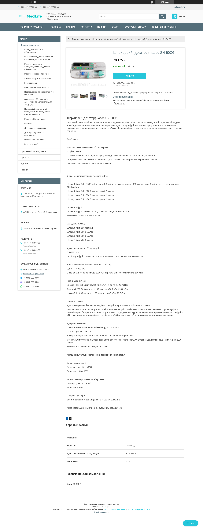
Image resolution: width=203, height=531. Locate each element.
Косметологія (30, 83)
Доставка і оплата (135, 27)
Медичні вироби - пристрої (105, 39)
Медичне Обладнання (34, 119)
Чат (193, 523)
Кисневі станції (31, 144)
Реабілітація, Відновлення (36, 87)
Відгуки (24, 163)
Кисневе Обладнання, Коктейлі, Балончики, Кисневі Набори (38, 58)
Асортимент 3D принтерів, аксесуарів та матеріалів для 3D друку (38, 102)
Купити (130, 76)
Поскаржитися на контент (115, 509)
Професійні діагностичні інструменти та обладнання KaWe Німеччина (37, 111)
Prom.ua (115, 504)
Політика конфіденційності (138, 509)
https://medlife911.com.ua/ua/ (36, 269)
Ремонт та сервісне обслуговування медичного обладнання (37, 66)
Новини (101, 27)
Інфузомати (126, 39)
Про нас (70, 27)
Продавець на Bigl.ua (101, 507)
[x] (70, 419)
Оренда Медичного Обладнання (33, 50)
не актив (28, 123)
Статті (115, 27)
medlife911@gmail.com (33, 274)
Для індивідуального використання (34, 133)
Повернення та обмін (164, 27)
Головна (56, 27)
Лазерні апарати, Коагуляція (37, 78)
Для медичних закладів (35, 128)
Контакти (86, 27)
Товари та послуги (31, 27)
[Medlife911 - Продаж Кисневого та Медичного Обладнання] (30, 19)
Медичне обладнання (34, 140)
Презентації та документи (34, 151)
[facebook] (67, 419)
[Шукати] (162, 16)
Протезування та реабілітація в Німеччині (39, 93)
